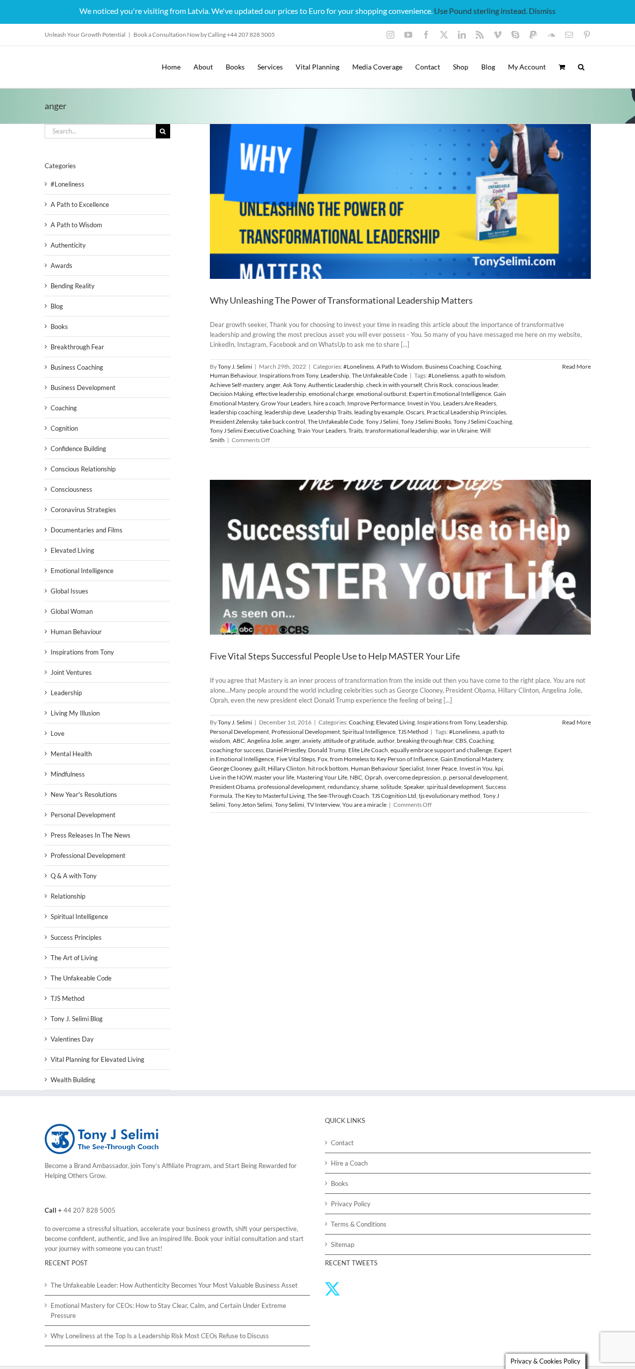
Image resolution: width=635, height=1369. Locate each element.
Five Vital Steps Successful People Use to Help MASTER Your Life (335, 656)
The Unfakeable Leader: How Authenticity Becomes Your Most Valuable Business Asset (174, 1285)
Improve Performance (376, 403)
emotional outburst (381, 393)
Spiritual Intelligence (368, 731)
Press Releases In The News (90, 835)
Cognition (64, 428)
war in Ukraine (459, 430)
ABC (239, 740)
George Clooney (231, 768)
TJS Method (413, 731)
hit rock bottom (328, 768)
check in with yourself (394, 385)
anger (273, 385)
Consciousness (71, 489)
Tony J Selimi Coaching (482, 421)
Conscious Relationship (83, 469)
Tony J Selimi (382, 421)
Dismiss (542, 10)
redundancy (343, 786)
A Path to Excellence (80, 204)
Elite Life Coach (368, 750)
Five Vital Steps (295, 759)
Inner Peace (441, 768)
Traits (355, 430)
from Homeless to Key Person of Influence (384, 759)
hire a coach (329, 403)
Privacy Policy (351, 1204)
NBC (356, 777)
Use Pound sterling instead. (480, 10)
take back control (282, 421)
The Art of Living (74, 958)
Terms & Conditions (358, 1224)
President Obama (232, 786)
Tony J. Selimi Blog (77, 1019)
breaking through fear (425, 740)
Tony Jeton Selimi (250, 804)
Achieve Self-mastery (236, 385)
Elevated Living (395, 722)
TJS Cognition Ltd (394, 795)
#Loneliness (358, 366)
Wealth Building (73, 1080)
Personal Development (239, 731)
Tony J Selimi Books (426, 421)
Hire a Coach (349, 1163)
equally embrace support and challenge (441, 750)
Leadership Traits (330, 412)
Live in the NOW (231, 777)
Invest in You (424, 403)
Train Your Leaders (321, 430)
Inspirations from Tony (288, 375)
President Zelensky (234, 421)
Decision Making (231, 393)
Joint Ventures (71, 672)
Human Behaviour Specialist (387, 768)
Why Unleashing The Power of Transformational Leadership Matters (341, 300)
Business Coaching (449, 366)
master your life (274, 777)
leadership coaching (236, 412)
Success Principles (76, 937)
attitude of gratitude (349, 740)
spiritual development (455, 786)
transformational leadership (401, 430)
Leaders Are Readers (469, 403)
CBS (460, 740)
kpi (499, 768)
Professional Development (305, 731)
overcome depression (412, 777)
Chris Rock (438, 385)
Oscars (415, 412)
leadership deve (284, 412)
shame (369, 786)
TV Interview (323, 804)
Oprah (373, 777)
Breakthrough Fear (77, 347)
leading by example (378, 412)
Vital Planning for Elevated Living (97, 1059)
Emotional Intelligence (82, 571)
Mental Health (71, 754)
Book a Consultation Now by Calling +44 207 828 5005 (204, 34)
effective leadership (280, 393)
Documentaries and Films (87, 530)
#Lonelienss (443, 375)
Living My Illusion (75, 713)
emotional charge (331, 393)
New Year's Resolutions (84, 794)
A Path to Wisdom (400, 366)
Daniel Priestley (286, 750)
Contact (342, 1143)
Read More (576, 366)
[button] (581, 67)
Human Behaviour (233, 375)
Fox (322, 759)
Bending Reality (73, 286)
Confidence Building (78, 449)
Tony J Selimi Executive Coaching (252, 430)
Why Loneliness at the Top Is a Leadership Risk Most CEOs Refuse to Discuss (160, 1336)
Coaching (488, 366)
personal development (478, 777)
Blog (57, 306)
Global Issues (69, 591)
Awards (61, 265)
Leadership (334, 375)
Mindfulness (68, 774)
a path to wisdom (483, 375)
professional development (291, 786)
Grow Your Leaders (286, 403)
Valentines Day (72, 1039)
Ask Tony (294, 385)
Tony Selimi (289, 804)
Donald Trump (327, 750)
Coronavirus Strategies (83, 510)
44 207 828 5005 (90, 1210)
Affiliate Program (186, 1166)
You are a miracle (364, 804)
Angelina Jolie (265, 740)
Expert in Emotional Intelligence (450, 393)
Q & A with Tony (74, 876)
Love (57, 733)
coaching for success (236, 750)
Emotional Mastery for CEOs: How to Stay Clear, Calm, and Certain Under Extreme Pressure (168, 1310)
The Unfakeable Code (379, 375)
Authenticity (68, 245)
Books (59, 326)
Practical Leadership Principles (466, 412)
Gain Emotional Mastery (472, 759)
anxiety (311, 740)
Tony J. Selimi (235, 366)
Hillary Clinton (287, 768)
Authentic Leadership (336, 385)
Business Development (83, 387)
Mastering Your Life (322, 777)
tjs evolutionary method (449, 795)
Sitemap (342, 1244)
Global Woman (72, 611)
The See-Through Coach (338, 795)
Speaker (414, 786)
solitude (391, 786)
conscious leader (476, 385)
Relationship (68, 896)
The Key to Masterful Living (270, 795)
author (385, 740)
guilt (259, 768)
